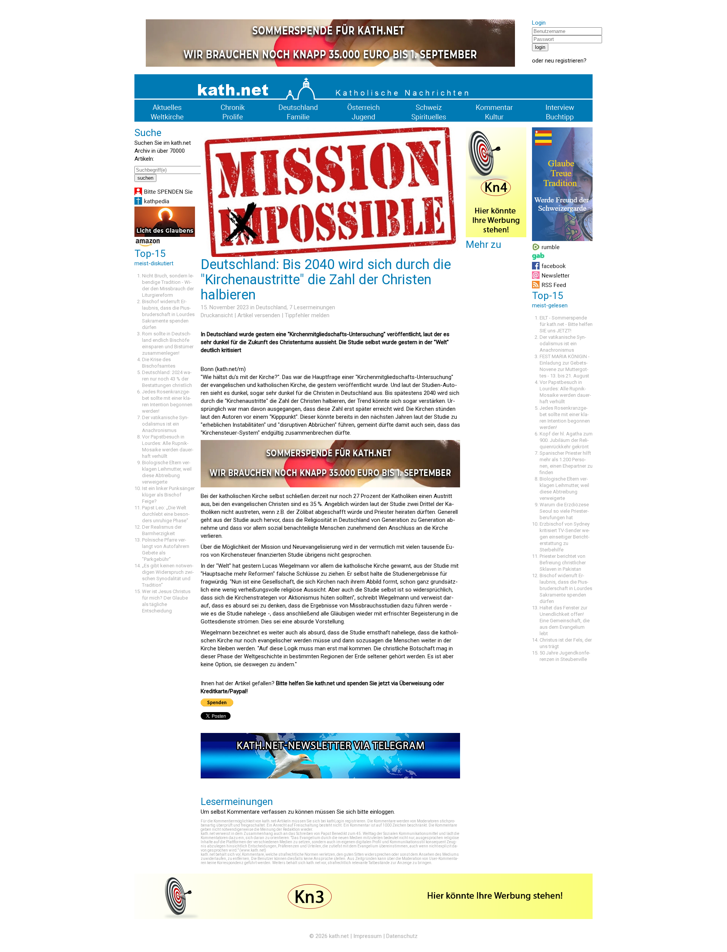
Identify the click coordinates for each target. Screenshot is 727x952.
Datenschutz (402, 936)
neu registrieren (564, 60)
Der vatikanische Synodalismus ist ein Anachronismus (165, 424)
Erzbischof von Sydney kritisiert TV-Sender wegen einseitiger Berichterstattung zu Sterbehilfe (565, 537)
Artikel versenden (258, 315)
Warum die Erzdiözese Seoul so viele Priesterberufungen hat (564, 511)
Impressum (367, 936)
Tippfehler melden (307, 315)
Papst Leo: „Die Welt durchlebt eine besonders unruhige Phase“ (166, 514)
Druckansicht (217, 315)
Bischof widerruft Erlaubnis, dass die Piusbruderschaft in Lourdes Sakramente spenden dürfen (168, 314)
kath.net (339, 936)
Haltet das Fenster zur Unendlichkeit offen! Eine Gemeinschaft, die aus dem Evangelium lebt (565, 620)
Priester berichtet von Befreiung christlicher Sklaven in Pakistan (563, 562)
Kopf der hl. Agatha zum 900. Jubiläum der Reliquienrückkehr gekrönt (566, 440)
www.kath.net (253, 850)
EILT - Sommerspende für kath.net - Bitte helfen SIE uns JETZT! (566, 324)
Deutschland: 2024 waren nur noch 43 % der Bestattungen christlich (167, 379)
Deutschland (271, 307)
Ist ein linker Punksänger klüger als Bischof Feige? (168, 494)
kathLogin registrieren (346, 821)
